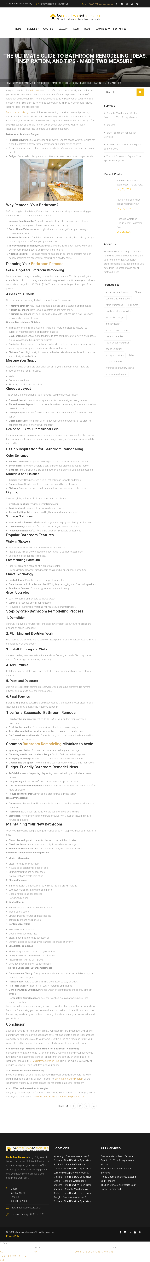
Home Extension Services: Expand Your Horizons (118, 1178)
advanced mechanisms (117, 292)
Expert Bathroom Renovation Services (116, 1170)
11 (21, 1255)
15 (86, 1251)
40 (102, 1251)
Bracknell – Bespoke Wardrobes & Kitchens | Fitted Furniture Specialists (72, 1166)
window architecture (116, 374)
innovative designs (115, 317)
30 (95, 1251)
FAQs (76, 29)
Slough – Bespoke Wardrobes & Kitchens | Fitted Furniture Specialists (72, 1199)
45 (105, 1251)
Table (131, 355)
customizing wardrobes (118, 298)
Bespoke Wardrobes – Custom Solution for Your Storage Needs (117, 1158)
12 (25, 1255)
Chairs (138, 292)
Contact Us (119, 29)
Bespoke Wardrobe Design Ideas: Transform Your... (129, 223)
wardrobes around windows (120, 367)
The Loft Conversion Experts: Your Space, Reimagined (118, 1187)
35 (99, 1251)
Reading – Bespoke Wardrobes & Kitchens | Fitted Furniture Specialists (72, 1191)
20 (89, 1251)
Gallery (63, 29)
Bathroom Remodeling (28, 83)
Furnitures (133, 305)
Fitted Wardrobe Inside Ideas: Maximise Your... (128, 201)
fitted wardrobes (114, 305)
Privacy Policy (13, 1236)
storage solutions (115, 355)
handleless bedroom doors (119, 311)
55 (111, 1251)
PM (35, 1251)
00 (76, 1251)
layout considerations (117, 330)
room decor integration (117, 342)
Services (32, 29)
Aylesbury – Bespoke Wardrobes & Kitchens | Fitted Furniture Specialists (72, 1158)
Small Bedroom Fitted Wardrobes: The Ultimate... (130, 182)
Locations (101, 29)
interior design (113, 323)
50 (108, 1251)
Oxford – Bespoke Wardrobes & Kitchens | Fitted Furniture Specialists (72, 1182)
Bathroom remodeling (17, 112)
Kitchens (110, 125)
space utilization (114, 349)
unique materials (114, 361)
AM (1, 1251)
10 (18, 1255)
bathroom (34, 90)
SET (2, 1259)
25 (92, 1251)
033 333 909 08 (106, 4)
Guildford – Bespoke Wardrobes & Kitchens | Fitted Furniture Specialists (72, 1174)
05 (79, 1251)
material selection (115, 336)
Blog (87, 29)
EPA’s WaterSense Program (69, 1078)
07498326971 (91, 4)
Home (18, 29)
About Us (48, 29)
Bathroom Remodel (47, 264)
